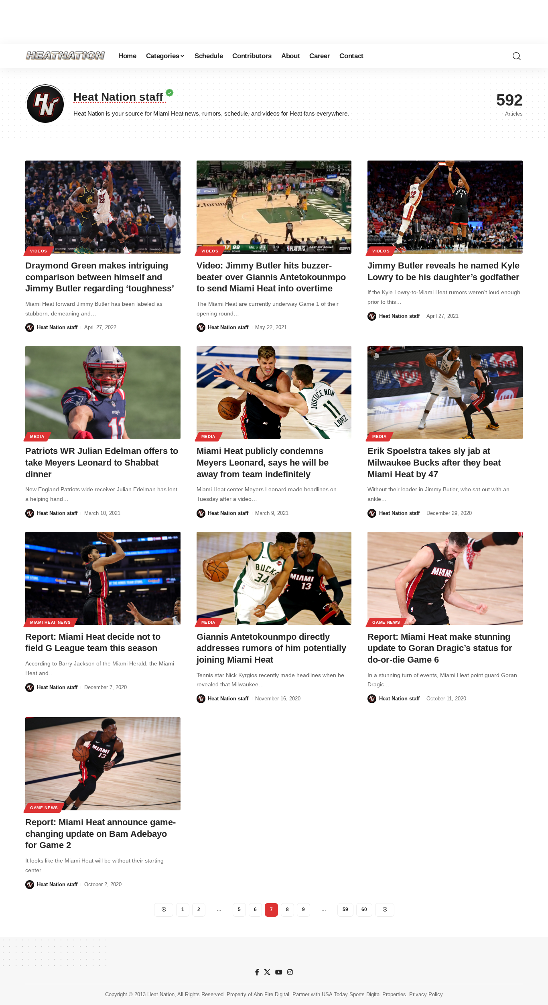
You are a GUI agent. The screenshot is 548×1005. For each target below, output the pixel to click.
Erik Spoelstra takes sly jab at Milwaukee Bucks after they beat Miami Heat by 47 (434, 462)
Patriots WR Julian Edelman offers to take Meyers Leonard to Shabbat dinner (101, 462)
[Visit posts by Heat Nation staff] (29, 327)
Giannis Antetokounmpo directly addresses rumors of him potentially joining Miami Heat (271, 648)
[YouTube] (278, 972)
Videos (38, 251)
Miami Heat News (50, 622)
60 (364, 909)
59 (345, 909)
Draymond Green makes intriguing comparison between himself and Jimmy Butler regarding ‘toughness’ (99, 276)
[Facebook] (257, 972)
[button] (517, 56)
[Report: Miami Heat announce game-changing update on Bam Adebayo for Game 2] (103, 763)
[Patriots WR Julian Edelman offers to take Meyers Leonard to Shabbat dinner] (103, 392)
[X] (267, 972)
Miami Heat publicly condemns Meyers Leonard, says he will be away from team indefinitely (263, 462)
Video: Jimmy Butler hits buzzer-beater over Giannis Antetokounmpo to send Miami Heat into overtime (271, 276)
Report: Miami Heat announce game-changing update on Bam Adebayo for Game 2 (100, 833)
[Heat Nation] (65, 56)
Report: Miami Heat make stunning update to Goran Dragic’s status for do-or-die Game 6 (439, 648)
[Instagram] (290, 972)
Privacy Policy (426, 994)
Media (37, 436)
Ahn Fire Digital (271, 994)
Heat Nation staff (57, 327)
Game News (386, 622)
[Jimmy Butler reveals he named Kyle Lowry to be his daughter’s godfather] (445, 207)
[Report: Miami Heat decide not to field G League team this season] (103, 578)
